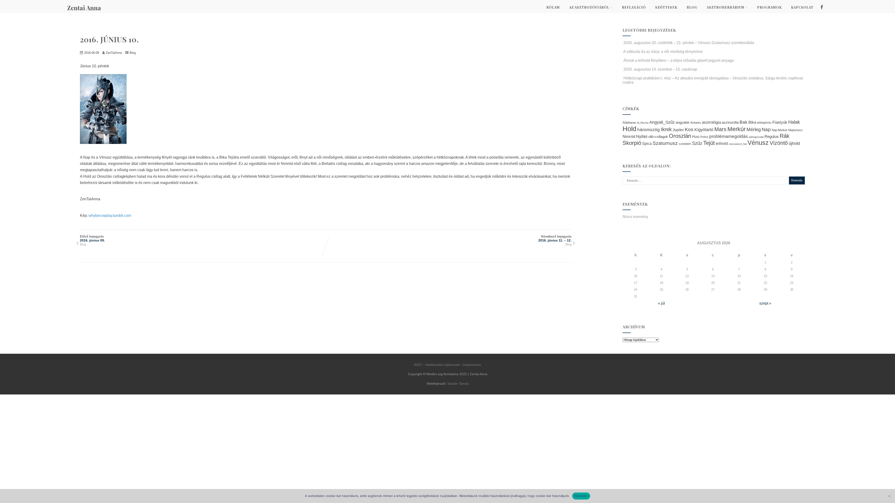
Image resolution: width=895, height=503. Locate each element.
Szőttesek (666, 7)
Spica (647, 143)
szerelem (685, 144)
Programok (769, 7)
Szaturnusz (665, 143)
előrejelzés (764, 122)
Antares (695, 122)
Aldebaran (629, 122)
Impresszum (472, 365)
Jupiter (678, 130)
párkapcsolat (756, 137)
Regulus (771, 136)
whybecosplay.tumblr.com (110, 216)
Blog (692, 7)
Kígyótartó (703, 129)
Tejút (709, 143)
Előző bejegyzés (92, 238)
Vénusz (758, 142)
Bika (752, 122)
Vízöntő (779, 143)
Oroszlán (680, 136)
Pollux (704, 136)
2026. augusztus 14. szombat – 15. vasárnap (660, 69)
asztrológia (711, 122)
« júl (661, 303)
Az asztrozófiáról (589, 7)
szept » (765, 303)
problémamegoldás (728, 136)
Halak (794, 122)
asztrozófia (730, 122)
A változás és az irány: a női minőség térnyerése (663, 52)
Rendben (581, 496)
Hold (629, 129)
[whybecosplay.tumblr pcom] (105, 147)
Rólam (553, 7)
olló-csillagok (658, 137)
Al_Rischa (642, 122)
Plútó (695, 137)
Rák (784, 136)
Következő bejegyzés (554, 238)
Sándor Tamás (458, 383)
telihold (722, 143)
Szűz (697, 143)
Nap (766, 129)
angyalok (682, 122)
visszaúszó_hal (738, 144)
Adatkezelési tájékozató (442, 365)
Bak (743, 122)
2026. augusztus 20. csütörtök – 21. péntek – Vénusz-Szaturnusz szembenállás (688, 43)
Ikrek (666, 129)
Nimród (629, 136)
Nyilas (641, 136)
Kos (689, 129)
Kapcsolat (802, 7)
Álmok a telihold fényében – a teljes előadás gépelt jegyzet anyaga (678, 60)
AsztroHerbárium (725, 7)
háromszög (648, 129)
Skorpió (632, 143)
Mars (720, 129)
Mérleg (754, 129)
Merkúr (736, 129)
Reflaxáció (634, 7)
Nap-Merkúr (779, 130)
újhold (794, 143)
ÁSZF (418, 365)
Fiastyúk (779, 122)
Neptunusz (795, 130)
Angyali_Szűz (662, 122)
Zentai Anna (84, 8)
